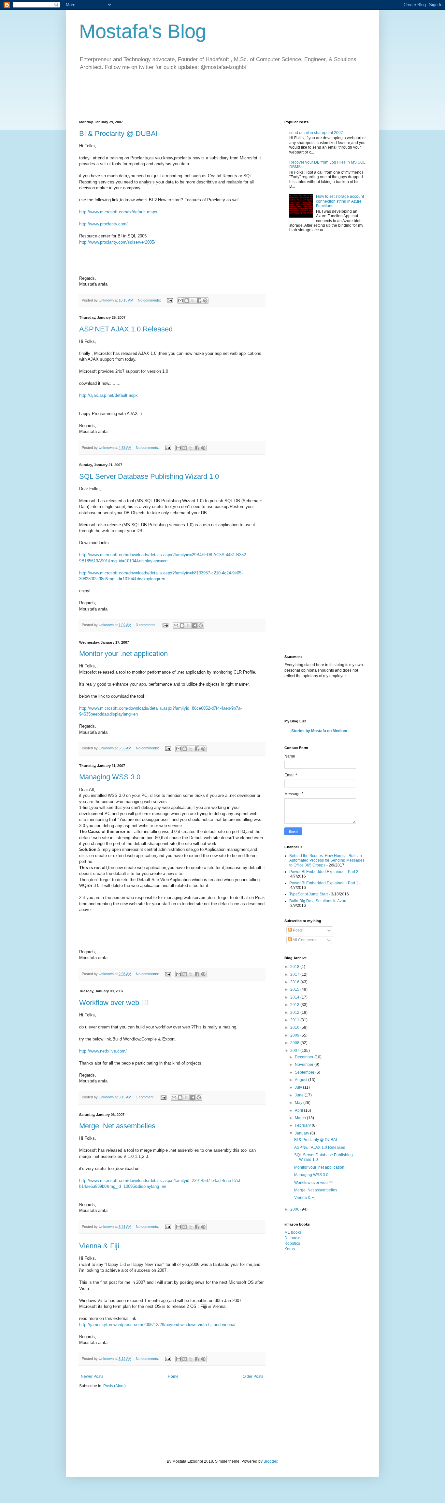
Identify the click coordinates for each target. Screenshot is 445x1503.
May (299, 1102)
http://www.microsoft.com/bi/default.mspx (118, 211)
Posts (297, 930)
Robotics (292, 1243)
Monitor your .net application (123, 654)
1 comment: (145, 1097)
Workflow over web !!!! (114, 1003)
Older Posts (253, 1376)
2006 (295, 1209)
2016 (295, 982)
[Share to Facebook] (199, 300)
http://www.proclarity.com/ (103, 223)
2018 (295, 966)
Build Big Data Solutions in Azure (318, 901)
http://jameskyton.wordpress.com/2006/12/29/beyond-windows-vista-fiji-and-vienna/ (157, 1324)
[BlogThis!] (186, 300)
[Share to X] (193, 300)
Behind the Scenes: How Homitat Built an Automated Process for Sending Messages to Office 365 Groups (327, 860)
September (305, 1072)
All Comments (304, 940)
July (299, 1087)
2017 (295, 974)
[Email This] (180, 300)
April (299, 1110)
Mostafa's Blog (142, 31)
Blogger (270, 1461)
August (301, 1080)
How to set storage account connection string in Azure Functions (340, 201)
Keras (289, 1249)
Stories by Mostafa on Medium (319, 731)
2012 (295, 1012)
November (304, 1064)
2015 (295, 989)
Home (173, 1376)
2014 (295, 997)
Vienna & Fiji (99, 1246)
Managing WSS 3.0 (109, 777)
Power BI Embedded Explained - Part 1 (323, 883)
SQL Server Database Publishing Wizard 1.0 (149, 476)
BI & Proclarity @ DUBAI (118, 133)
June (300, 1095)
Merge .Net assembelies (117, 1126)
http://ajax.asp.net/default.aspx (108, 395)
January (302, 1133)
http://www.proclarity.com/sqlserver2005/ (117, 242)
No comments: (150, 300)
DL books (292, 1238)
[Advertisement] (197, 94)
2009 (295, 1035)
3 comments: (146, 625)
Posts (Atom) (114, 1386)
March (301, 1118)
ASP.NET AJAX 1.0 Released (126, 329)
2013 (295, 1004)
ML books (293, 1232)
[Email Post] (169, 300)
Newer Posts (92, 1376)
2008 (295, 1042)
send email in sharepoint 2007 (316, 132)
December (304, 1057)
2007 (295, 1050)
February (303, 1125)
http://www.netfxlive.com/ (103, 1051)
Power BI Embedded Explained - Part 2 (323, 871)
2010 (295, 1027)
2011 (295, 1020)
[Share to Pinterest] (205, 300)
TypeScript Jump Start (308, 894)
